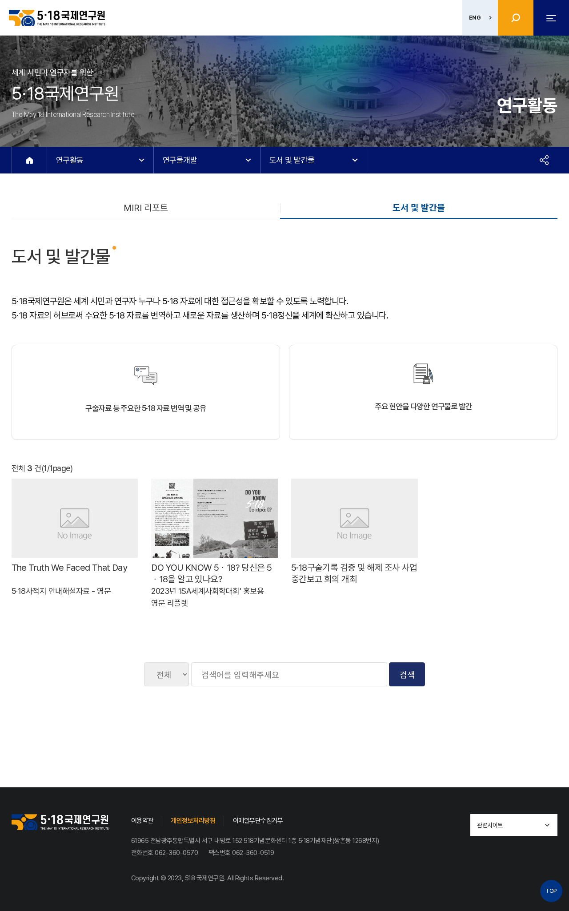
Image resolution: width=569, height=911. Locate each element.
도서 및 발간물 (419, 207)
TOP (551, 890)
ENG (475, 17)
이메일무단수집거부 (258, 821)
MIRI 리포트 (146, 207)
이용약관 (142, 821)
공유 (544, 160)
